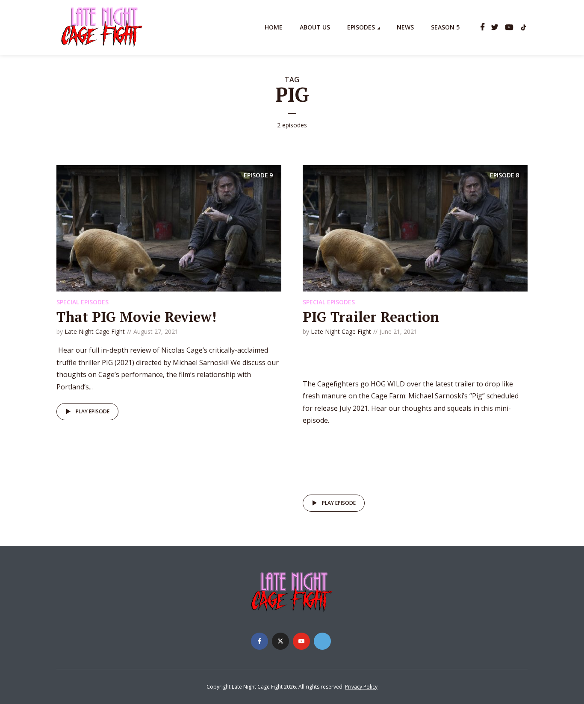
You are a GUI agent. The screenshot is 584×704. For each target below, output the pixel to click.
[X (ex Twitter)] (280, 641)
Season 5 (445, 27)
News (405, 27)
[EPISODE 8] (415, 227)
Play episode (92, 411)
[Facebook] (259, 641)
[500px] (322, 641)
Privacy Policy (361, 686)
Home (274, 27)
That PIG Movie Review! (136, 317)
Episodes (361, 27)
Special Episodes (82, 302)
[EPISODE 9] (168, 227)
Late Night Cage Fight (95, 331)
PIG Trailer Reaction (371, 317)
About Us (315, 27)
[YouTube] (301, 641)
